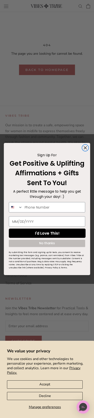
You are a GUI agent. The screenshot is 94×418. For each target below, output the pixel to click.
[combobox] (16, 207)
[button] (83, 407)
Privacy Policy (51, 267)
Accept (44, 384)
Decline (45, 395)
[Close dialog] (85, 147)
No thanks (47, 243)
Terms (64, 267)
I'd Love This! (47, 233)
